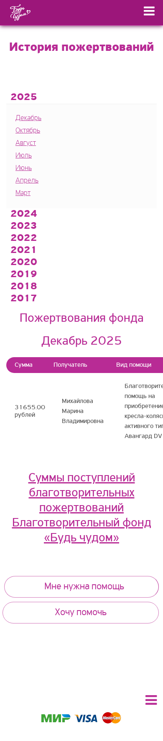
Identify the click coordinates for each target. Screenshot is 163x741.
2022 (23, 238)
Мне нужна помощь (84, 587)
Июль (23, 156)
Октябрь (27, 131)
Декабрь (28, 118)
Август (25, 143)
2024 (23, 214)
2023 (23, 226)
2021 (23, 250)
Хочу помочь (81, 613)
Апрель (26, 181)
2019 (23, 275)
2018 (23, 287)
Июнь (23, 168)
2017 (23, 299)
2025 (23, 98)
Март (23, 193)
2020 (23, 263)
